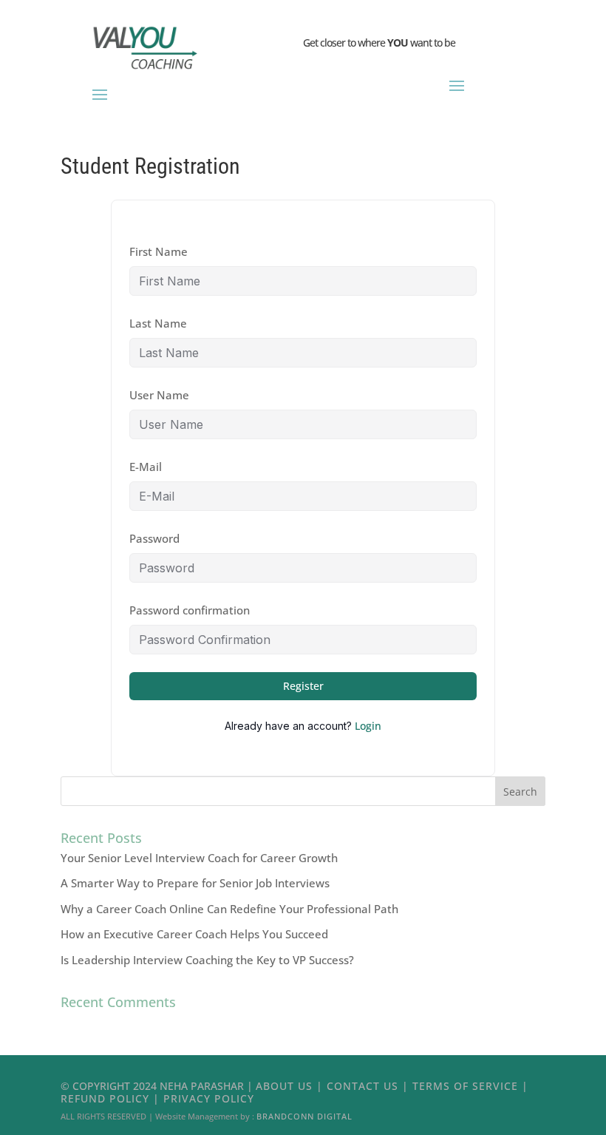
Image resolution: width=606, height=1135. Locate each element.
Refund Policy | (112, 1098)
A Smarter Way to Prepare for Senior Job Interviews (195, 882)
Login (368, 726)
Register (303, 686)
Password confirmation (189, 610)
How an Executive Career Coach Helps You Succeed (194, 933)
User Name (159, 394)
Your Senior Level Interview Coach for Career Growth (199, 857)
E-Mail (145, 466)
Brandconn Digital (304, 1116)
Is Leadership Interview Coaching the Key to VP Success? (207, 959)
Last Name (158, 323)
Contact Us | (369, 1086)
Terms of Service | (470, 1086)
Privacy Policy (208, 1098)
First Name (158, 251)
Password (154, 538)
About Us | (291, 1086)
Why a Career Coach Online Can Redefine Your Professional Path (229, 908)
